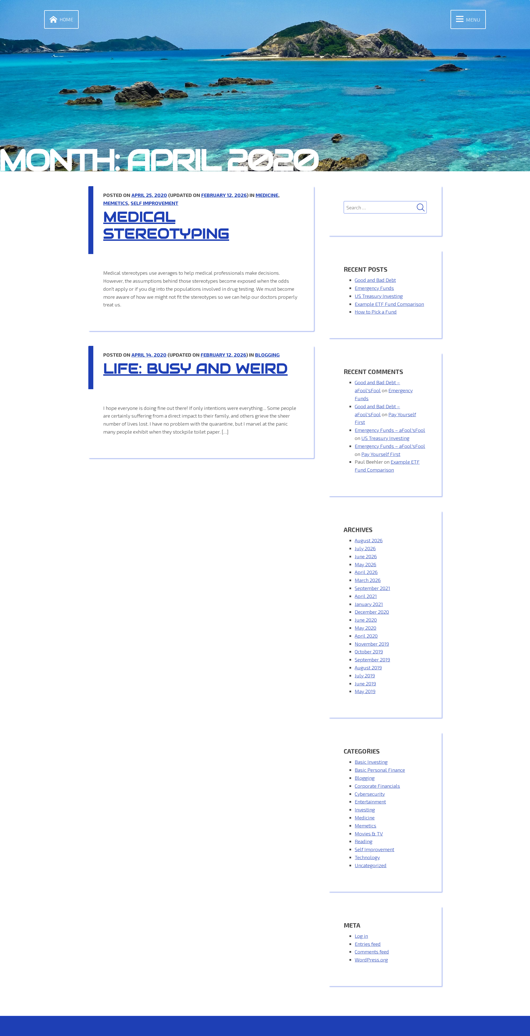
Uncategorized (370, 865)
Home (66, 19)
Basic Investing (371, 762)
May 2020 (365, 628)
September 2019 (372, 659)
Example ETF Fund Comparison (389, 304)
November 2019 (372, 644)
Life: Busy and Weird (195, 369)
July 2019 (365, 675)
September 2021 (372, 588)
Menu (473, 20)
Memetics (115, 203)
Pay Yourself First (380, 454)
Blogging (267, 355)
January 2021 (369, 604)
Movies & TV (369, 834)
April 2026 (366, 572)
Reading (363, 841)
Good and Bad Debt (375, 280)
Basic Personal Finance (380, 770)
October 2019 (369, 651)
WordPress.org (371, 960)
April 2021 (366, 596)
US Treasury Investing (379, 296)
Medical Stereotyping (166, 225)
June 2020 (366, 620)
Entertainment (370, 802)
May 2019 (365, 691)
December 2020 (372, 612)
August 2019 (368, 667)
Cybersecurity (370, 794)
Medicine (267, 195)
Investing (365, 810)
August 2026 (369, 540)
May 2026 (365, 564)
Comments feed (372, 952)
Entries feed (368, 944)
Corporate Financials (377, 786)
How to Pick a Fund (376, 312)
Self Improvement (154, 203)
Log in (361, 936)
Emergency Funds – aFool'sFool (390, 430)
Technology (367, 857)
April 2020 (366, 636)
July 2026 (365, 548)
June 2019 (365, 683)
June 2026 (366, 556)
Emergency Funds (374, 288)
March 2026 (368, 580)
